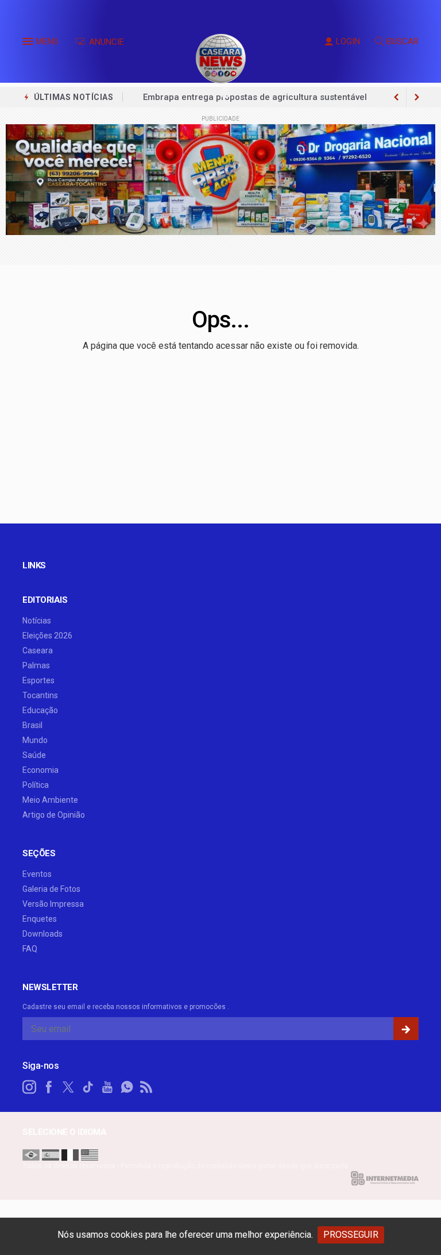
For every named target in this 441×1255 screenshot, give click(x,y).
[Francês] (70, 1154)
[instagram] (29, 1087)
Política (35, 785)
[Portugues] (31, 1154)
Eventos (37, 874)
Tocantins (40, 695)
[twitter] (68, 1087)
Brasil (32, 725)
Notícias (36, 620)
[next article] (396, 97)
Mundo (35, 740)
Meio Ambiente (50, 799)
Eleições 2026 (47, 635)
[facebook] (49, 1087)
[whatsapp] (127, 1087)
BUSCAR (402, 41)
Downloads (42, 933)
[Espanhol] (50, 1154)
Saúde (34, 755)
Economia (40, 770)
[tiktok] (88, 1087)
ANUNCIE (105, 42)
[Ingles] (89, 1154)
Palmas (36, 665)
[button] (29, 43)
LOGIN (348, 41)
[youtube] (107, 1087)
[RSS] (146, 1087)
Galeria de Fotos (51, 889)
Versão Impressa (53, 903)
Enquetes (39, 918)
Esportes (38, 680)
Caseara (37, 650)
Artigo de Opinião (53, 814)
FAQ (29, 948)
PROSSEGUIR (350, 1234)
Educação (40, 710)
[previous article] (417, 97)
